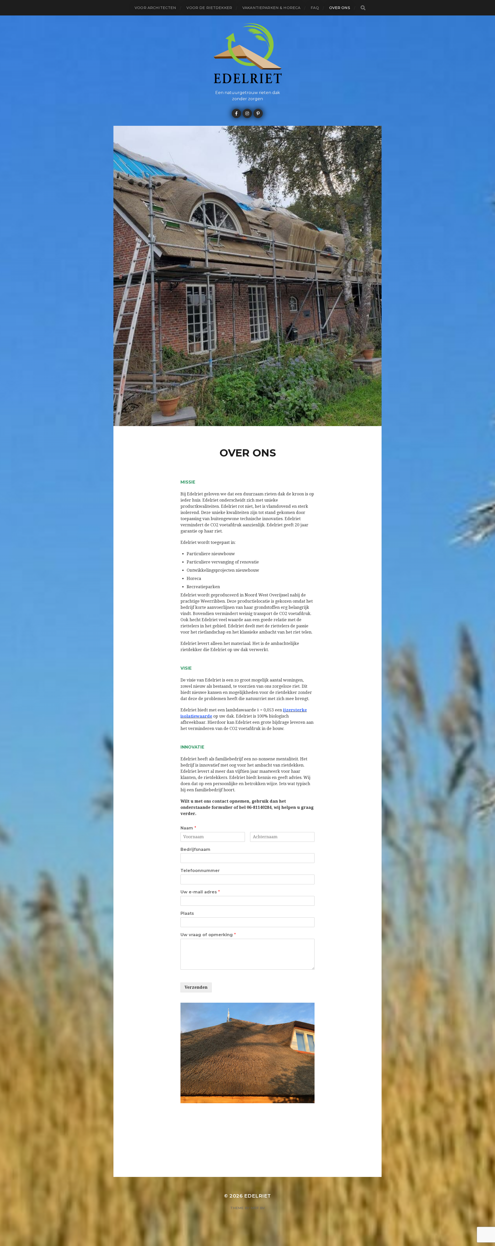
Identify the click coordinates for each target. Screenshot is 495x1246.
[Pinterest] (258, 113)
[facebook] (236, 113)
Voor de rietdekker (209, 7)
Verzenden (196, 987)
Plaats (187, 913)
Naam (188, 828)
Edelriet (257, 1196)
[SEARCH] (363, 7)
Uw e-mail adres (200, 892)
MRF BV (258, 1208)
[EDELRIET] (247, 53)
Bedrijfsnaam (195, 849)
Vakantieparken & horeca (271, 7)
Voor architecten (155, 7)
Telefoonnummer (200, 870)
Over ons (339, 7)
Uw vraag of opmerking (208, 934)
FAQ (315, 7)
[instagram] (247, 113)
